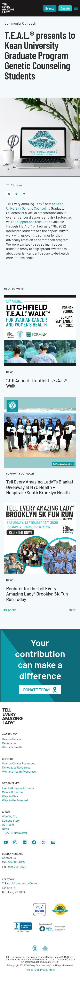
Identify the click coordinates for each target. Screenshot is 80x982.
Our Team (8, 824)
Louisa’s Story (10, 820)
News (5, 828)
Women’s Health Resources (19, 771)
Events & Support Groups (18, 788)
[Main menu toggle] (76, 8)
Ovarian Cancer (11, 739)
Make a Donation (12, 792)
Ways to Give (10, 796)
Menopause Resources (16, 767)
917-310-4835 (16, 862)
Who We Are (9, 816)
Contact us (9, 857)
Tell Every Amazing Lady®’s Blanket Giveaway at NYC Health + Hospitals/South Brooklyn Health (39, 487)
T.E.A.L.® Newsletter (14, 832)
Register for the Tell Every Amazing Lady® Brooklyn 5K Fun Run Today (37, 593)
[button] (49, 8)
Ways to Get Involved (15, 800)
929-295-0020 (17, 866)
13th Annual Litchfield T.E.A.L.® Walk (36, 383)
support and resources (34, 221)
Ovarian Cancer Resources (18, 763)
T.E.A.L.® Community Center (20, 883)
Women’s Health (12, 747)
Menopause (9, 743)
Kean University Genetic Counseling (34, 205)
